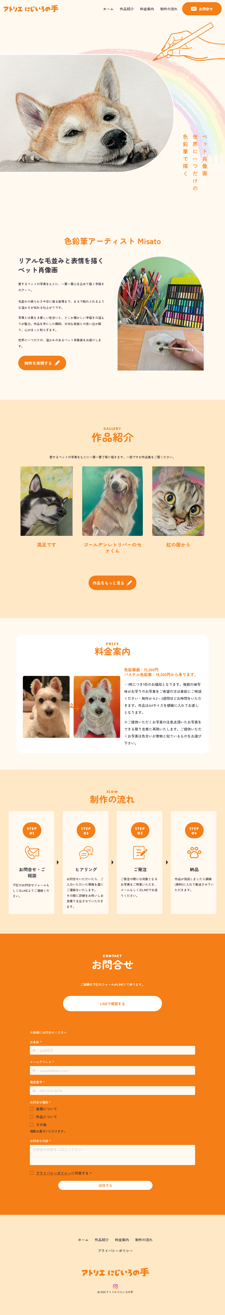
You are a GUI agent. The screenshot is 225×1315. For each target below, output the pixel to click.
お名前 (36, 1042)
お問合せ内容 (40, 1141)
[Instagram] (115, 1286)
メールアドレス (42, 1062)
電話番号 (37, 1082)
